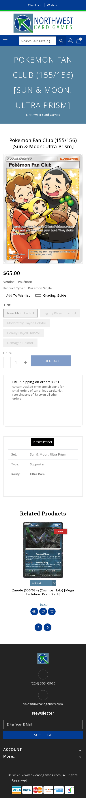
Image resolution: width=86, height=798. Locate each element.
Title (7, 305)
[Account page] (70, 40)
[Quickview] (34, 611)
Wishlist (52, 5)
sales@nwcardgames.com (43, 704)
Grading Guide (54, 295)
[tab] (42, 442)
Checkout (35, 5)
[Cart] (79, 40)
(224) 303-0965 (43, 683)
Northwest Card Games (43, 115)
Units (7, 353)
